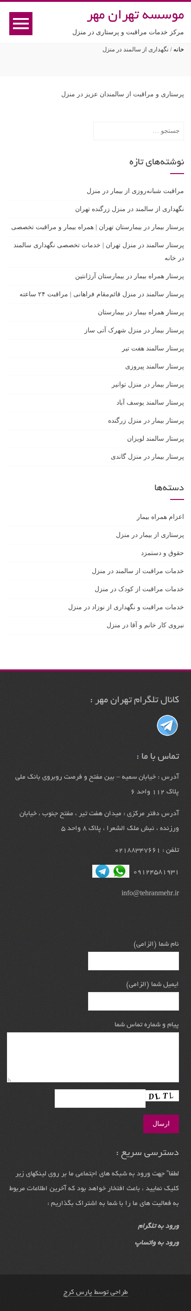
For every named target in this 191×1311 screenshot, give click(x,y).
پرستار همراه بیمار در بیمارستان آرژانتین (129, 276)
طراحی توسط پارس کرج (96, 1292)
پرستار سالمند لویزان (155, 438)
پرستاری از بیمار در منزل (150, 534)
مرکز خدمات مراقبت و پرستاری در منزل (128, 32)
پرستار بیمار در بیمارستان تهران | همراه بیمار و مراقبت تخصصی (97, 227)
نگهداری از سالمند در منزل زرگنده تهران (129, 209)
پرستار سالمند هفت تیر (153, 348)
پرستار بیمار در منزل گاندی (147, 456)
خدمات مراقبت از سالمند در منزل (138, 571)
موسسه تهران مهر (135, 16)
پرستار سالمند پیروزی (154, 366)
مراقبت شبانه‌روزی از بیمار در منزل (135, 190)
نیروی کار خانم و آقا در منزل (145, 625)
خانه (178, 49)
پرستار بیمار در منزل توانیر (148, 384)
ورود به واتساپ (157, 1243)
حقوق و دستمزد (162, 552)
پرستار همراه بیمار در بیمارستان (141, 312)
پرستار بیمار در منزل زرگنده (146, 420)
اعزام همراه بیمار (160, 516)
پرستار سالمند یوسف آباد (150, 402)
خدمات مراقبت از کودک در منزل (139, 589)
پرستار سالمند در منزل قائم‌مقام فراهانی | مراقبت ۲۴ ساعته (101, 294)
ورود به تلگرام (158, 1226)
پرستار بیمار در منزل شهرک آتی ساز (134, 330)
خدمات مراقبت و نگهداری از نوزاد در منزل (126, 607)
